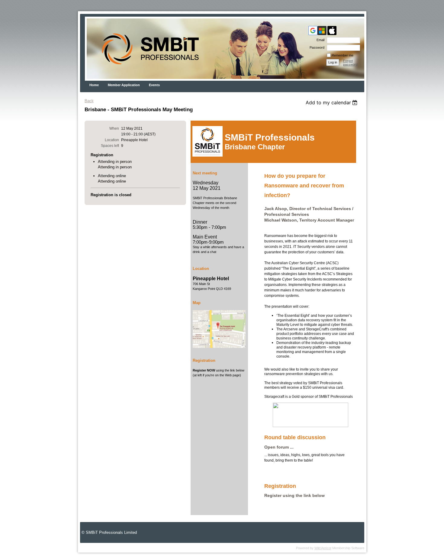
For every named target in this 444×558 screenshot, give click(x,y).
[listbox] (332, 102)
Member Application (124, 85)
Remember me (342, 55)
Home (94, 85)
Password (315, 47)
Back (89, 101)
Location (112, 140)
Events (154, 85)
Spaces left (110, 146)
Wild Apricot (322, 548)
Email (319, 40)
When (114, 128)
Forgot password (350, 62)
